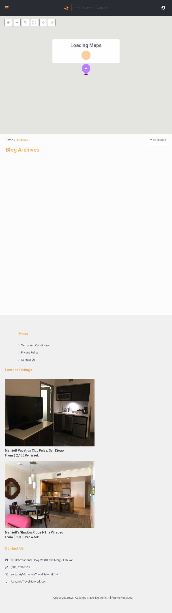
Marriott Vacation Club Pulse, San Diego (34, 450)
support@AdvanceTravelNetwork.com (35, 574)
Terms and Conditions (35, 345)
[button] (86, 69)
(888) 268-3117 (20, 567)
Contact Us (28, 359)
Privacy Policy (29, 352)
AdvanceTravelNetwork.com (29, 581)
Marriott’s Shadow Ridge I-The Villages (34, 532)
